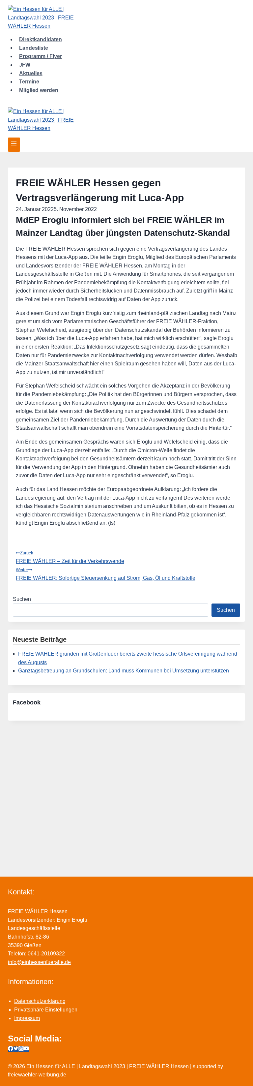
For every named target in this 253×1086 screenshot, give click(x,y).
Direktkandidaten (40, 39)
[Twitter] (15, 1049)
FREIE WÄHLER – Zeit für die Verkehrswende (70, 557)
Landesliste (33, 47)
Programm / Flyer (40, 56)
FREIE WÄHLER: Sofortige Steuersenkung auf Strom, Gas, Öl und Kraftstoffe (105, 574)
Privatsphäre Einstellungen (45, 1009)
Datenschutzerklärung (40, 1001)
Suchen (22, 599)
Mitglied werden (38, 90)
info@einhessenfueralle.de (39, 962)
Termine (29, 81)
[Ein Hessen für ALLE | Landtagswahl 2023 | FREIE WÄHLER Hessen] (126, 17)
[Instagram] (21, 1049)
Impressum (27, 1018)
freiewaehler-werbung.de (37, 1074)
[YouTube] (26, 1049)
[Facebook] (10, 1049)
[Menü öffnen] (14, 145)
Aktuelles (30, 73)
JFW (24, 65)
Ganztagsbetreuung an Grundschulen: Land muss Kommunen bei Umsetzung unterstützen (123, 670)
